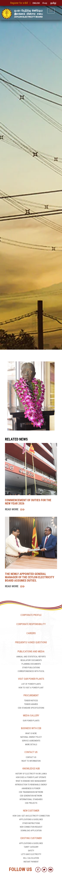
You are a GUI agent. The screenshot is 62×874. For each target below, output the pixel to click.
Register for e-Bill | (21, 2)
